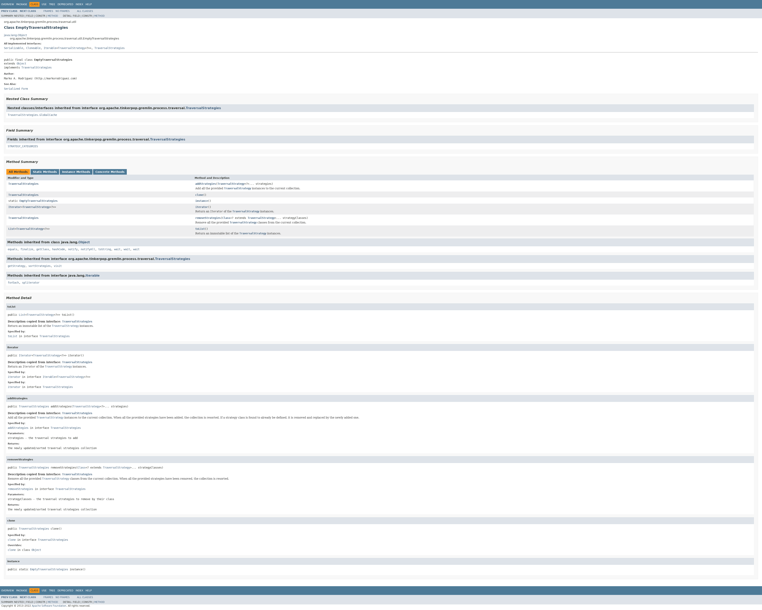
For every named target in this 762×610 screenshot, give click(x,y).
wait (117, 249)
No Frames (63, 11)
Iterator (14, 207)
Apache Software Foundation (49, 605)
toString (104, 249)
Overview (7, 4)
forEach (13, 282)
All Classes (85, 11)
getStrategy (16, 265)
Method (53, 15)
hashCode (58, 249)
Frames (48, 11)
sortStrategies (39, 265)
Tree (52, 4)
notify (73, 249)
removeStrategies (208, 217)
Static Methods (45, 171)
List (11, 228)
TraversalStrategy (71, 48)
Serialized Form (16, 88)
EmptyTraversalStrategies (38, 200)
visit (58, 265)
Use (44, 4)
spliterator (30, 282)
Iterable (50, 48)
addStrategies (205, 183)
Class (226, 217)
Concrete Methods (109, 171)
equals (12, 249)
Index (79, 4)
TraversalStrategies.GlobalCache (32, 114)
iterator (201, 207)
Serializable (13, 48)
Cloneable (33, 48)
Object (21, 63)
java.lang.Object (15, 35)
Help (89, 4)
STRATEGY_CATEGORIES (23, 146)
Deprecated (65, 4)
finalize (26, 249)
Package (21, 4)
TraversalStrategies (109, 48)
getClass (42, 249)
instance (201, 200)
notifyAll (88, 249)
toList (200, 228)
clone (199, 194)
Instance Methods (76, 171)
